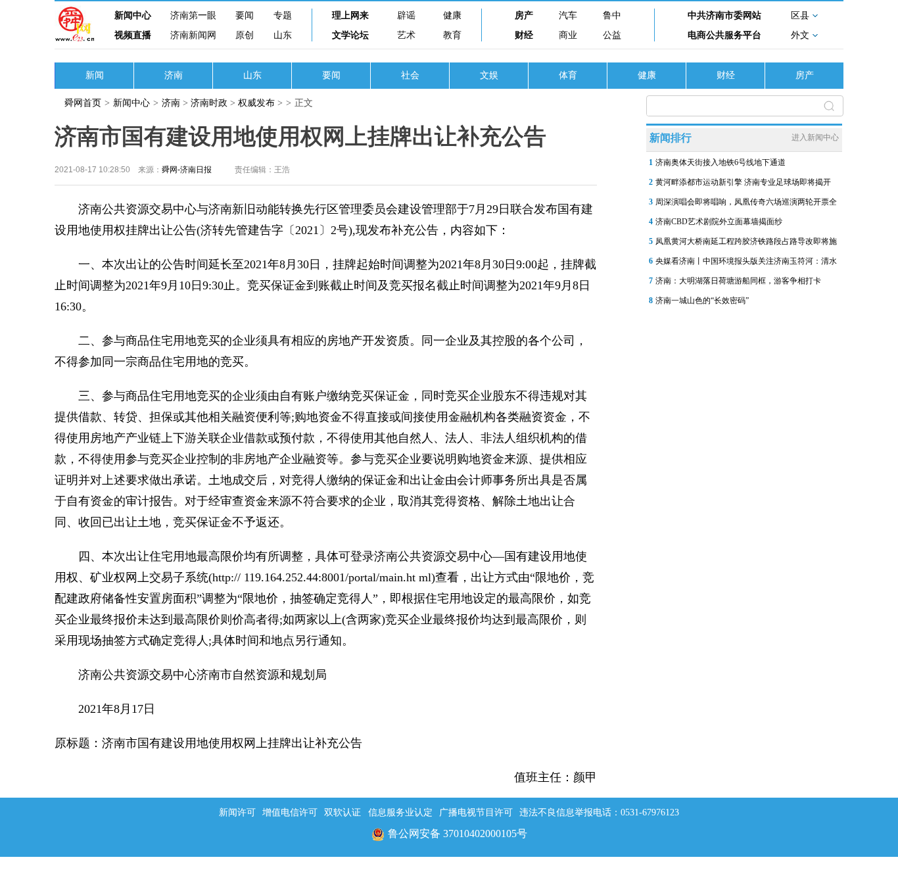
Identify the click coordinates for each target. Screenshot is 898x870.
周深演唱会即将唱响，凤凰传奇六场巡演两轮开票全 (746, 201)
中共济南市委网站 (724, 15)
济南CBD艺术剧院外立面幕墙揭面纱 (718, 221)
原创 (244, 35)
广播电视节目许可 (476, 812)
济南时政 (209, 103)
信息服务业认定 (400, 812)
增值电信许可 (290, 812)
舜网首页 (82, 103)
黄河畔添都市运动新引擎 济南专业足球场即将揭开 (743, 182)
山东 (282, 35)
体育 (568, 75)
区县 (800, 15)
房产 (524, 15)
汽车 (568, 15)
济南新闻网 (193, 35)
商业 (568, 35)
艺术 (406, 35)
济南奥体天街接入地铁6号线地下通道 (720, 162)
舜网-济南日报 (187, 169)
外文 (800, 35)
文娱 (489, 75)
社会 (410, 75)
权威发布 (256, 103)
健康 (452, 15)
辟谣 (406, 15)
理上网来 (350, 15)
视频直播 (132, 35)
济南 (173, 75)
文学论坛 (350, 35)
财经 (524, 35)
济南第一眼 (193, 15)
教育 (452, 35)
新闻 (94, 75)
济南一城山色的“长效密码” (702, 300)
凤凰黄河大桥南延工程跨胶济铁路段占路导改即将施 (746, 241)
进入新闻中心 (815, 137)
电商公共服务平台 (724, 35)
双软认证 (342, 812)
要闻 (244, 15)
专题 (282, 15)
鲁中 (612, 15)
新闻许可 (237, 812)
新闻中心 (132, 15)
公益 (612, 35)
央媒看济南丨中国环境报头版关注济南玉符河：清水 (746, 261)
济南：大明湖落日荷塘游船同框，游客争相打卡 (738, 280)
